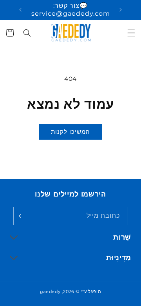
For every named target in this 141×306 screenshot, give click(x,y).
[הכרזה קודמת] (120, 9)
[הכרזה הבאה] (20, 9)
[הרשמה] (22, 216)
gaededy (50, 291)
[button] (131, 33)
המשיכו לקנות (70, 131)
